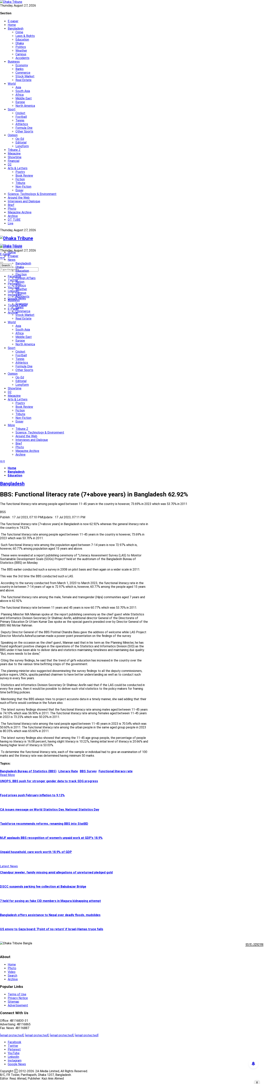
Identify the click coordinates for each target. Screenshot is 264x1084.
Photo (12, 208)
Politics (20, 47)
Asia (18, 87)
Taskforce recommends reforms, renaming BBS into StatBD (44, 824)
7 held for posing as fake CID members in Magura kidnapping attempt (50, 901)
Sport (11, 109)
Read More (7, 775)
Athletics (21, 124)
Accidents (22, 58)
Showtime (14, 157)
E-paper (13, 21)
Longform (22, 146)
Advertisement (18, 1005)
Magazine (14, 153)
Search (12, 975)
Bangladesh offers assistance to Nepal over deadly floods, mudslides (50, 915)
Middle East (23, 98)
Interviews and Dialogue (24, 201)
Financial (13, 161)
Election (21, 274)
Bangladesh (15, 28)
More (11, 425)
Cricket (20, 113)
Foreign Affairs (25, 278)
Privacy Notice (18, 998)
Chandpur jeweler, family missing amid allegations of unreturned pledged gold (56, 872)
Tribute (20, 183)
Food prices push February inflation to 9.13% (32, 795)
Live (10, 223)
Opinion (13, 135)
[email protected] (12, 1035)
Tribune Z (14, 150)
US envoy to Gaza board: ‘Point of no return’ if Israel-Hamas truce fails (51, 929)
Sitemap (13, 1002)
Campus (20, 54)
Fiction (20, 179)
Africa (19, 95)
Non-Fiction (23, 186)
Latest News (9, 866)
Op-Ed (19, 139)
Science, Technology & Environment (32, 194)
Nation (19, 282)
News (11, 260)
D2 (10, 164)
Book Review (24, 175)
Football (21, 117)
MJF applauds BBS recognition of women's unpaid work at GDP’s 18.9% (51, 838)
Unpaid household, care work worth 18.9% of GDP (36, 852)
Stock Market (24, 76)
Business (14, 61)
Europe (20, 102)
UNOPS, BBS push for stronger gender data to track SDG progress (49, 781)
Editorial (20, 142)
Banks (19, 69)
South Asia (22, 91)
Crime (19, 32)
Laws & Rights (25, 36)
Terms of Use (17, 994)
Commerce (22, 72)
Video (11, 972)
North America (25, 106)
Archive (13, 216)
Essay (19, 190)
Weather (21, 50)
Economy (21, 65)
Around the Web (19, 197)
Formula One (23, 128)
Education (22, 39)
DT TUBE (14, 220)
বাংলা (2, 258)
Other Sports (24, 131)
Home (12, 25)
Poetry (20, 172)
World (12, 84)
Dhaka (19, 43)
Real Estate (23, 80)
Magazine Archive (20, 212)
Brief (11, 205)
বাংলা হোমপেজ (254, 944)
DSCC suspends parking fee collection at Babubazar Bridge (43, 886)
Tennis (19, 120)
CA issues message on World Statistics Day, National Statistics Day (49, 809)
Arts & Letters (17, 168)
